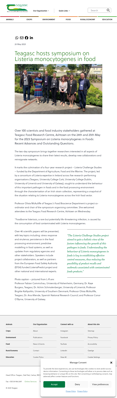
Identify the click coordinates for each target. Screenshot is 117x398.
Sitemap (91, 331)
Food (68, 19)
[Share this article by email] (22, 38)
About (35, 331)
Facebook (64, 337)
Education (107, 19)
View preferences (100, 384)
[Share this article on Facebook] (26, 38)
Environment (49, 19)
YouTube (63, 344)
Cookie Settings (94, 357)
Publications (37, 337)
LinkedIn (63, 350)
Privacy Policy (71, 391)
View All (63, 357)
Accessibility (92, 344)
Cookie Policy (38, 357)
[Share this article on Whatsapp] (17, 38)
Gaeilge (91, 350)
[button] (111, 362)
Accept (54, 384)
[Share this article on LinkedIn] (31, 38)
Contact (36, 350)
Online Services (31, 381)
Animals (10, 19)
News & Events (39, 344)
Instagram (64, 331)
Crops (29, 19)
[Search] (108, 10)
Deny (77, 384)
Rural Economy (87, 19)
